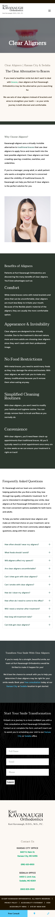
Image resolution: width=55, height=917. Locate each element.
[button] (49, 544)
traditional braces (26, 147)
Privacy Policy (11, 903)
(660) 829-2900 (27, 889)
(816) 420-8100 (27, 864)
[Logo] (14, 10)
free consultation (32, 682)
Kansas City (12, 686)
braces (14, 82)
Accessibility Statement (32, 903)
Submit (10, 782)
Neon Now (41, 907)
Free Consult (13, 913)
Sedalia (23, 686)
